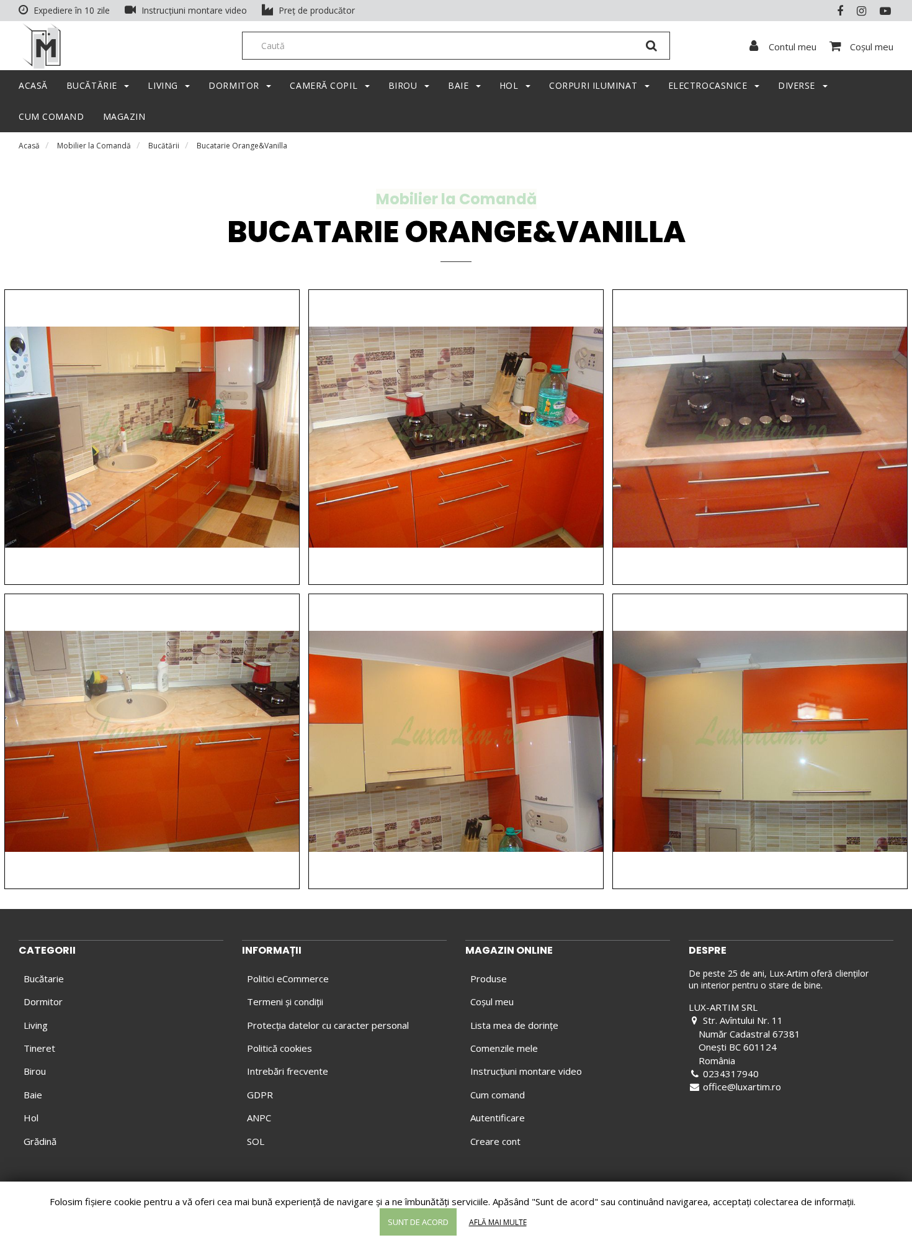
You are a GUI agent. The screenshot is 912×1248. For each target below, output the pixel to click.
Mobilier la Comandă (94, 145)
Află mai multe (498, 1222)
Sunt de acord (418, 1222)
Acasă (29, 145)
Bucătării (163, 145)
